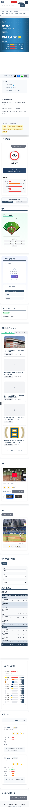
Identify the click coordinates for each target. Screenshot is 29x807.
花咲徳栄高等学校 (18, 129)
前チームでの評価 (8, 201)
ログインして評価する (19, 146)
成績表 (4, 563)
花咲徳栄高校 (9, 85)
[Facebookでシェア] (18, 76)
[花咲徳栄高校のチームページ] (13, 85)
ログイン (14, 2)
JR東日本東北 (22, 13)
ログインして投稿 (8, 514)
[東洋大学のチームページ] (11, 88)
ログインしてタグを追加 (10, 123)
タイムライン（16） (22, 332)
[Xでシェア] (15, 76)
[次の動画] (24, 475)
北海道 (4, 126)
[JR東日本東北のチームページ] (13, 90)
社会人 (6, 11)
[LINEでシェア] (22, 76)
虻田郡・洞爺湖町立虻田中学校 (15, 126)
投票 (22, 677)
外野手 (10, 11)
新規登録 (21, 2)
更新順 (8, 291)
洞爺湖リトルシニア (7, 129)
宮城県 (16, 13)
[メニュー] (26, 2)
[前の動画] (4, 475)
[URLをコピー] (25, 76)
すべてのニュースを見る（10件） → (14, 450)
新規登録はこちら (14, 279)
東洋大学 (8, 87)
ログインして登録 (19, 491)
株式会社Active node (16, 806)
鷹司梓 (7, 294)
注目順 (14, 291)
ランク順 (21, 291)
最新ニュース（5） (9, 332)
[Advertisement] (14, 62)
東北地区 (11, 13)
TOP (3, 11)
